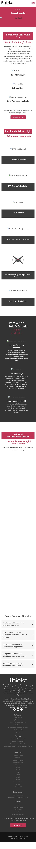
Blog (18, 804)
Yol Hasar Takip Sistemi (18, 739)
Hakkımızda (18, 717)
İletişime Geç (17, 117)
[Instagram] (21, 709)
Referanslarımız (18, 795)
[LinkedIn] (14, 709)
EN (33, 3)
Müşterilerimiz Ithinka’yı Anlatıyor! (18, 797)
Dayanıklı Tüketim (18, 782)
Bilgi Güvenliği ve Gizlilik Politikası (18, 727)
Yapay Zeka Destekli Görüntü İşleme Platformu (18, 746)
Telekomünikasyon (18, 760)
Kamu (18, 784)
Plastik (18, 770)
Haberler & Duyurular (18, 814)
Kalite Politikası (18, 725)
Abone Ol (17, 825)
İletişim (18, 732)
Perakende (18, 757)
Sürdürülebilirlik (18, 730)
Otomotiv (18, 765)
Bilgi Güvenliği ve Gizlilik (18, 838)
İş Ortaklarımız (18, 720)
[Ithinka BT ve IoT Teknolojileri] (7, 3)
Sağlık (18, 779)
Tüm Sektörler (18, 787)
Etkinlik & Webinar (18, 807)
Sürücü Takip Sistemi (18, 741)
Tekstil (18, 777)
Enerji (18, 767)
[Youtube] (18, 709)
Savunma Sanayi (18, 762)
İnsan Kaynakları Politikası (18, 722)
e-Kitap (18, 812)
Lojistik (18, 774)
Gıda (18, 772)
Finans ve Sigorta (18, 755)
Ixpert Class (18, 809)
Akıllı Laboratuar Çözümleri (18, 744)
